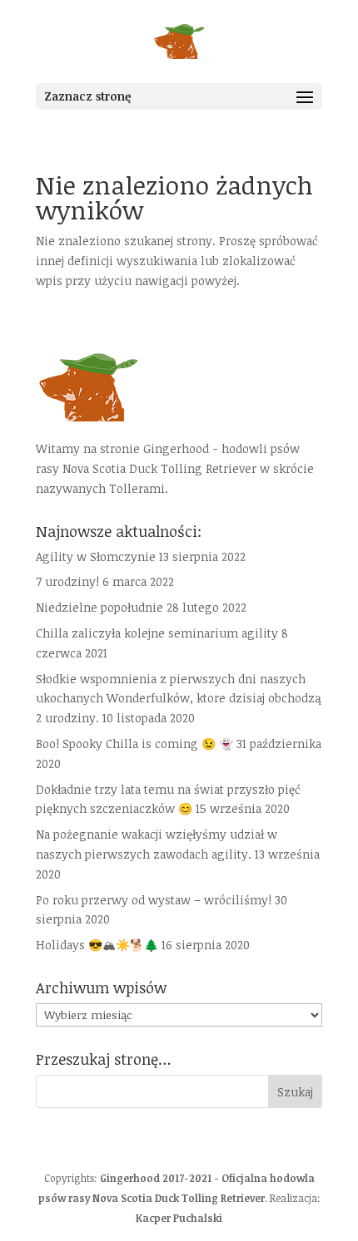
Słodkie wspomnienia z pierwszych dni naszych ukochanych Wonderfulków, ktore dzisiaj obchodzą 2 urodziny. (178, 698)
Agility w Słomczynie (96, 556)
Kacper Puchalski (179, 1217)
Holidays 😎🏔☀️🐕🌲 (97, 945)
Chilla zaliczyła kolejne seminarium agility (157, 633)
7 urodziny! (67, 581)
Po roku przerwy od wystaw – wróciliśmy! (153, 900)
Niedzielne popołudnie (99, 607)
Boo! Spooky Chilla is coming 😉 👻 (134, 743)
